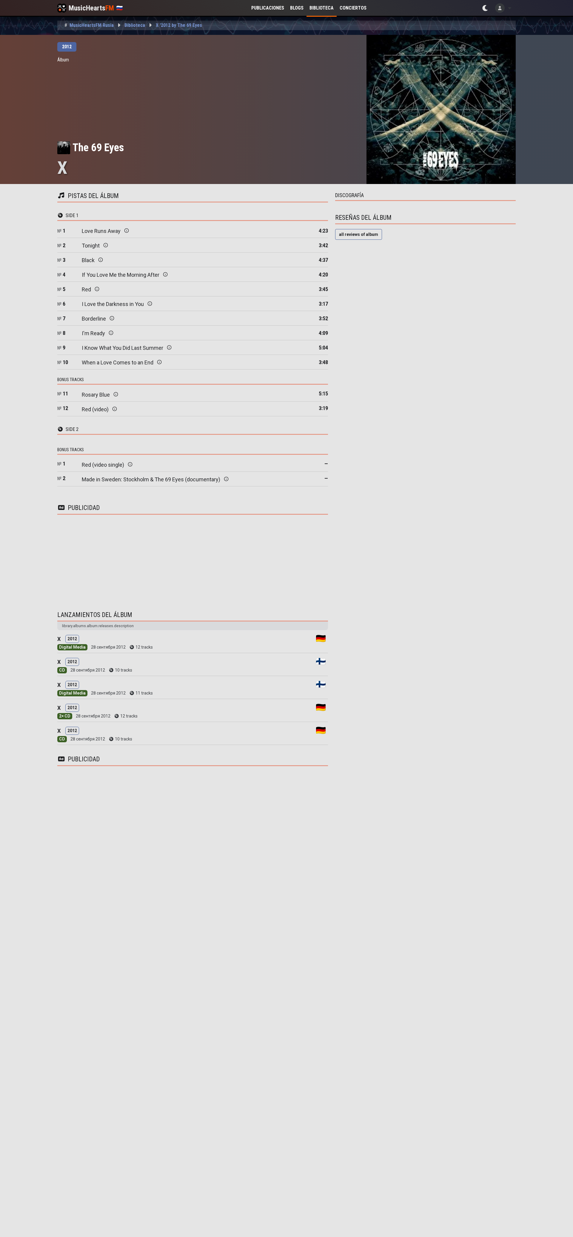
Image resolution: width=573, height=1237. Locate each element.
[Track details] (126, 230)
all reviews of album (358, 234)
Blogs (297, 8)
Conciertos (353, 8)
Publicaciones (267, 8)
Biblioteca (321, 8)
